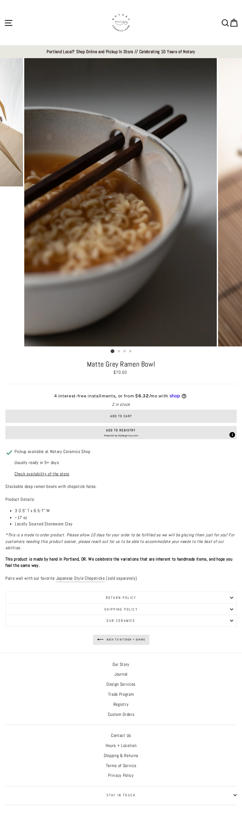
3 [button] (124, 351)
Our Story (121, 664)
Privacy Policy (121, 775)
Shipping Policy (121, 609)
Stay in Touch (121, 795)
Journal (121, 674)
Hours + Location (121, 745)
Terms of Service (121, 765)
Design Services (121, 684)
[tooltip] (232, 435)
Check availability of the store (41, 474)
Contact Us (121, 735)
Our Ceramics (121, 620)
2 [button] (119, 351)
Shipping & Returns (121, 755)
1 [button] (112, 351)
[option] (121, 52)
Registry (121, 704)
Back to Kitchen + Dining (125, 639)
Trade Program (121, 694)
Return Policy (121, 597)
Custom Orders (121, 714)
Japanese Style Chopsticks (80, 578)
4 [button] (130, 351)
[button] (121, 432)
